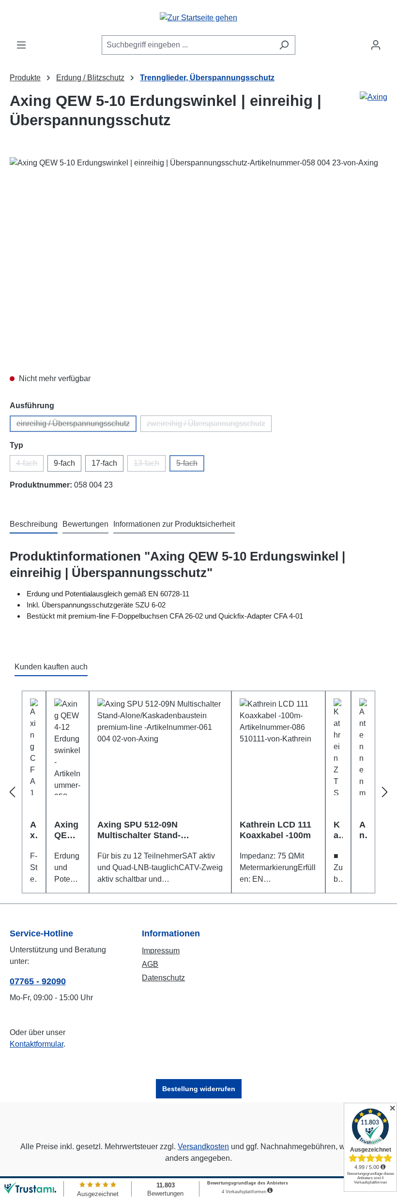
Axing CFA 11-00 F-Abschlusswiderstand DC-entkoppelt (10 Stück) (34, 830)
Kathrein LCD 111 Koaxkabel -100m (275, 830)
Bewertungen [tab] (85, 524)
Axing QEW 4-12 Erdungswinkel (66, 830)
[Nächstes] (385, 792)
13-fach (150, 465)
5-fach (190, 465)
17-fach (104, 463)
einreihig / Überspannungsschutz (76, 425)
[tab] (34, 524)
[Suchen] (284, 45)
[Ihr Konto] (375, 45)
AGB (150, 964)
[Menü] (21, 45)
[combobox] (187, 45)
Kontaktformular (36, 1044)
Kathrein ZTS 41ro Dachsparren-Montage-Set (338, 830)
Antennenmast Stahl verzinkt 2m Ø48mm (363, 830)
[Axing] (373, 114)
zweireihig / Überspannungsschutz (209, 425)
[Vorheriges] (12, 792)
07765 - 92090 (38, 981)
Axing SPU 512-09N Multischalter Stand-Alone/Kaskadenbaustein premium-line (149, 830)
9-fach (64, 463)
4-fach (30, 465)
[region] (198, 261)
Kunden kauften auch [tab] (51, 667)
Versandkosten (203, 1146)
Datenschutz (163, 978)
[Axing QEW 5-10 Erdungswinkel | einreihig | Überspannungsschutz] (198, 261)
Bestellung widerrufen (198, 1089)
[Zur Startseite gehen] (198, 18)
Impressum (161, 951)
